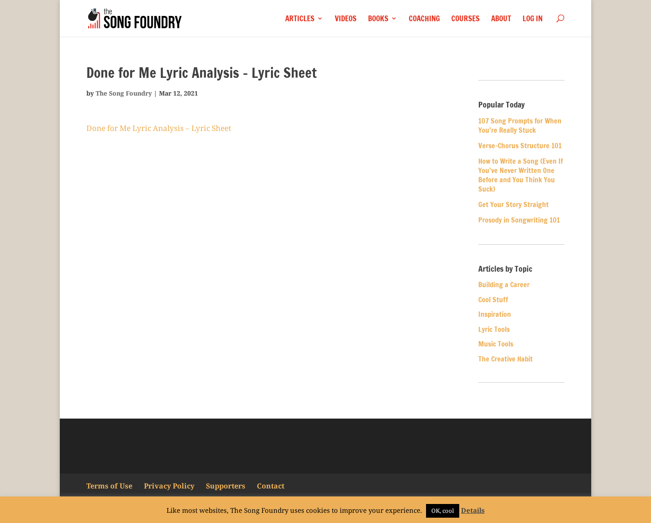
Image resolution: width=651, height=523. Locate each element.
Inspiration (494, 314)
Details (472, 510)
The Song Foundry (124, 93)
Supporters (225, 486)
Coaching (424, 19)
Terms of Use (109, 486)
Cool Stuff (493, 299)
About (501, 19)
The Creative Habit (505, 359)
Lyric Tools (494, 329)
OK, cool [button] (442, 511)
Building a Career (504, 284)
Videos (345, 19)
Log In (532, 19)
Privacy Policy (169, 486)
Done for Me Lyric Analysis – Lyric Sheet (158, 128)
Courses (465, 19)
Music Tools (495, 344)
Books (378, 19)
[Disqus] (262, 268)
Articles (299, 19)
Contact (270, 486)
